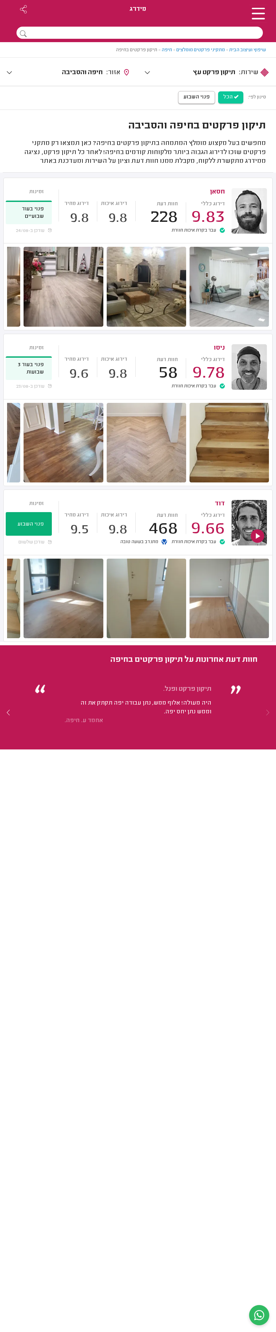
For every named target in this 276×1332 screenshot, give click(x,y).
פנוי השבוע (196, 97)
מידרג (138, 9)
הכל (228, 97)
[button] (8, 712)
